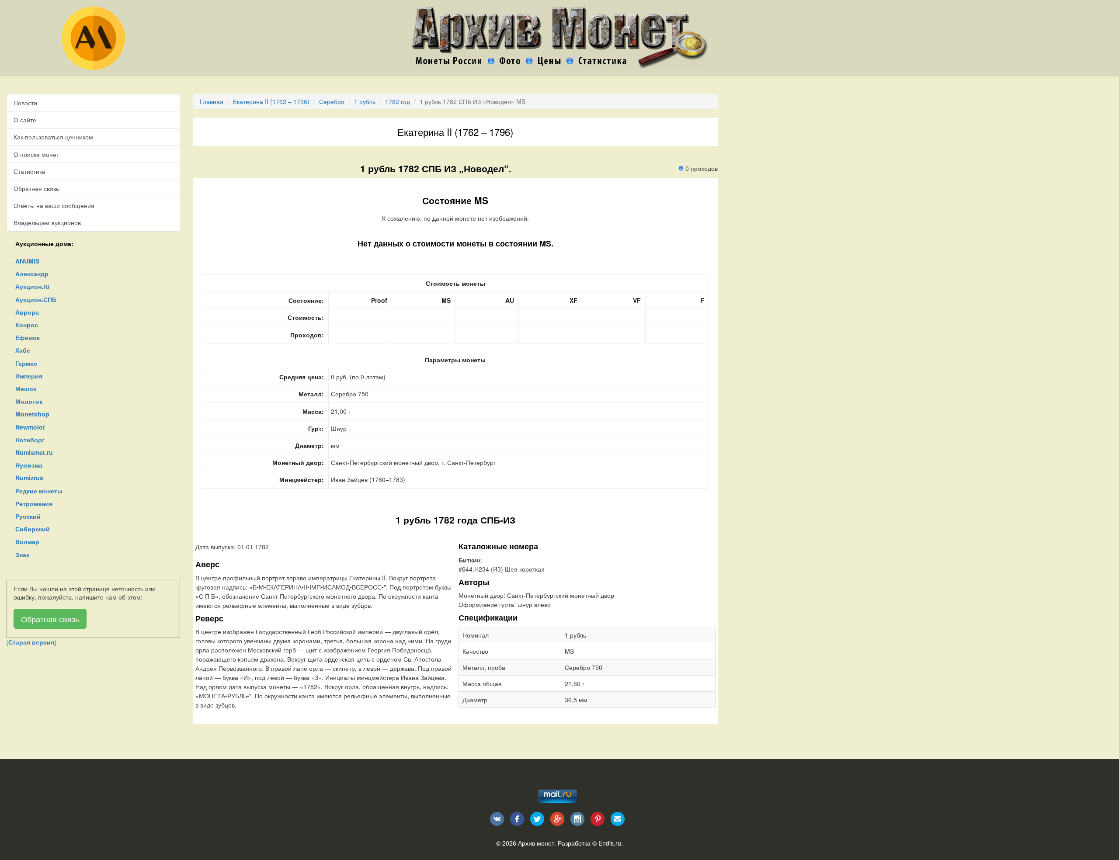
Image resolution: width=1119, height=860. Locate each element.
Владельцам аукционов (47, 222)
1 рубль (364, 101)
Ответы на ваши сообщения (54, 205)
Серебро (331, 101)
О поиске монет (36, 154)
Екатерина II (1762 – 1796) (271, 101)
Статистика (29, 171)
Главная (211, 101)
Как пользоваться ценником (53, 136)
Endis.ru (609, 843)
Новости (25, 102)
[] (31, 642)
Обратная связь (36, 188)
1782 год (397, 101)
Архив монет (536, 843)
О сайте (25, 119)
